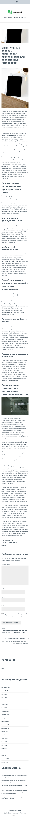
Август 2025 (5, 690)
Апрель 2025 (5, 704)
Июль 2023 (4, 741)
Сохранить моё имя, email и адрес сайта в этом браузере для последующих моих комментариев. (15, 616)
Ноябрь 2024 (5, 718)
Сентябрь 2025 (6, 687)
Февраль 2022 (5, 758)
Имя (3, 588)
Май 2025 (4, 701)
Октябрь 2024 (5, 721)
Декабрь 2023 (5, 728)
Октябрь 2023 (5, 735)
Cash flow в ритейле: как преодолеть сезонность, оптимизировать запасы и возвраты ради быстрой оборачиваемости (15, 792)
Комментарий (6, 564)
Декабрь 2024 (5, 714)
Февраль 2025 (5, 711)
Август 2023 (5, 738)
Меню (15, 2)
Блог (5, 545)
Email (4, 597)
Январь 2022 (5, 762)
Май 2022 (4, 755)
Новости (4, 672)
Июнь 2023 (4, 745)
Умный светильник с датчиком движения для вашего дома (14, 631)
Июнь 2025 (4, 697)
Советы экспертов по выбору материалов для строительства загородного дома (15, 640)
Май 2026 (4, 684)
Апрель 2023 (5, 752)
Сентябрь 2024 (6, 724)
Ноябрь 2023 (5, 731)
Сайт (3, 605)
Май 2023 (4, 748)
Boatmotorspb (15, 810)
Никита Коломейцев (10, 542)
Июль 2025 (4, 694)
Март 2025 (4, 707)
